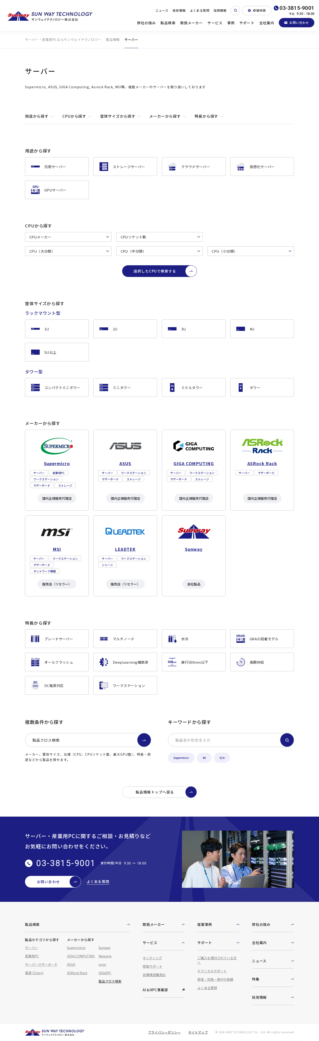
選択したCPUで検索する (155, 271)
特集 (255, 979)
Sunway (104, 947)
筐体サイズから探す (117, 116)
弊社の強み (146, 22)
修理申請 (259, 10)
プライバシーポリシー (164, 1032)
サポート (247, 22)
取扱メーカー (191, 22)
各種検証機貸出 (154, 974)
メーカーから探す (165, 116)
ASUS (71, 964)
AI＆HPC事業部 (155, 989)
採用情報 (220, 10)
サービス (215, 22)
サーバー (31, 947)
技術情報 (179, 10)
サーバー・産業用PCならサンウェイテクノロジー (63, 39)
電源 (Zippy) (34, 972)
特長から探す (206, 116)
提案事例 (204, 924)
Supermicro (181, 758)
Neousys (105, 956)
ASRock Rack (77, 972)
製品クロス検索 (46, 740)
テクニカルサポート (212, 971)
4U (204, 758)
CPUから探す (74, 116)
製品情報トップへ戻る (155, 792)
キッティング (152, 958)
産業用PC (32, 956)
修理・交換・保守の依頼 (215, 979)
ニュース (162, 10)
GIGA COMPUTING (81, 956)
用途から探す (37, 116)
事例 (231, 22)
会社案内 (266, 22)
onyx (102, 964)
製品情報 (113, 39)
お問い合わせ (299, 22)
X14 (222, 758)
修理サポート (152, 966)
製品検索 (168, 22)
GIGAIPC (105, 972)
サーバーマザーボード (41, 964)
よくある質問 (199, 10)
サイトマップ (198, 1032)
